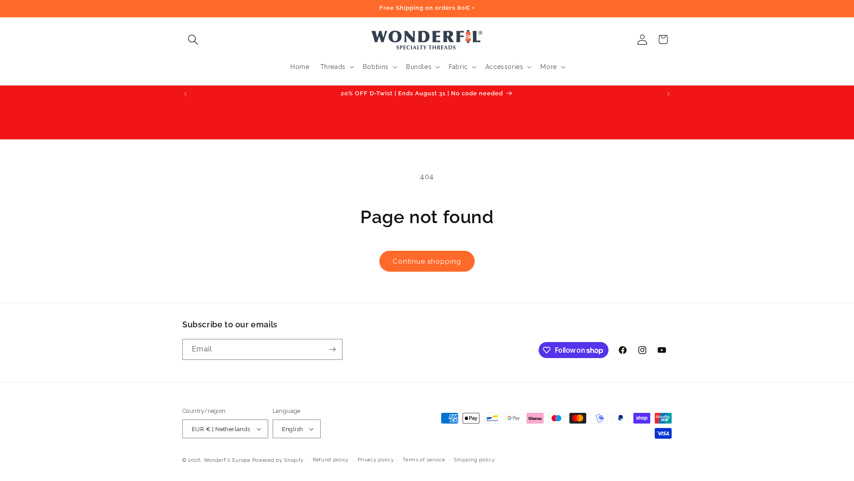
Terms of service (424, 460)
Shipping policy (474, 460)
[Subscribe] (332, 349)
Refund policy (331, 460)
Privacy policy (376, 460)
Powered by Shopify (278, 460)
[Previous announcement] (185, 94)
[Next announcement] (668, 94)
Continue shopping (427, 261)
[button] (192, 39)
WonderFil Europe (227, 460)
